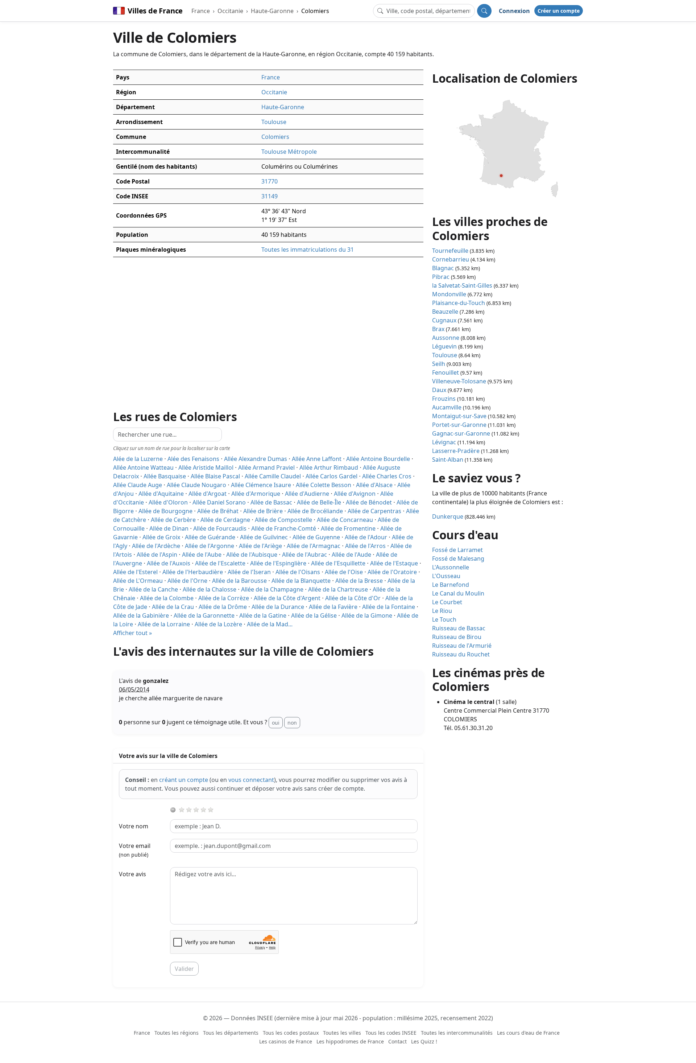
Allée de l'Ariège (260, 546)
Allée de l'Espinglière (278, 563)
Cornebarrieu (450, 259)
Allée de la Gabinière (141, 615)
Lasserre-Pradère (456, 451)
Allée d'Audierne (307, 494)
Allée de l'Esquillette (338, 563)
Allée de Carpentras (374, 511)
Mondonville (449, 294)
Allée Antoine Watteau (143, 467)
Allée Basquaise (165, 476)
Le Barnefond (450, 585)
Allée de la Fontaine (388, 607)
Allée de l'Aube (201, 555)
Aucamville (446, 407)
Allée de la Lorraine (164, 624)
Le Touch (444, 619)
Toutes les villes (342, 1032)
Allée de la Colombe (167, 598)
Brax (438, 329)
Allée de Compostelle (283, 520)
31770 (269, 181)
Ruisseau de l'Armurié (462, 646)
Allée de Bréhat (218, 511)
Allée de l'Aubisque (251, 555)
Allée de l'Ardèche (156, 546)
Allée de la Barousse (239, 581)
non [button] (292, 722)
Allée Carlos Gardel (331, 476)
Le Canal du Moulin (458, 593)
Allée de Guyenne (316, 537)
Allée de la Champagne (272, 589)
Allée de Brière (263, 511)
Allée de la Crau (173, 607)
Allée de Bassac (271, 502)
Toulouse (273, 122)
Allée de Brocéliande (315, 511)
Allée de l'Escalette (220, 563)
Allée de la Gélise (314, 615)
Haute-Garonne (272, 11)
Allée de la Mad (270, 624)
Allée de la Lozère (218, 624)
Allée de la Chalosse (209, 589)
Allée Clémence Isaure (261, 485)
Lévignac (444, 442)
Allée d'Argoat (207, 494)
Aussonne (445, 338)
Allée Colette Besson (323, 485)
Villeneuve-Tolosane (459, 381)
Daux (439, 390)
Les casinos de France (285, 1041)
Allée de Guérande (210, 537)
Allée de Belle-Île (319, 502)
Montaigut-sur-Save (459, 416)
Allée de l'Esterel (135, 572)
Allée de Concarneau (345, 520)
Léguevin (444, 346)
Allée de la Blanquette (301, 581)
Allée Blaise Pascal (215, 476)
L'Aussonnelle (450, 567)
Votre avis (132, 874)
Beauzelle (445, 312)
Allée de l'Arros (365, 546)
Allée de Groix (161, 537)
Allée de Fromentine (348, 528)
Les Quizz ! (424, 1041)
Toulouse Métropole (289, 152)
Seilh (438, 364)
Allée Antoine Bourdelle (378, 459)
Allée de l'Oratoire (392, 572)
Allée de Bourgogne (165, 511)
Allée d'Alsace (374, 485)
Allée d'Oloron (168, 502)
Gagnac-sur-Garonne (461, 433)
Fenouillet (445, 372)
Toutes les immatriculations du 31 (307, 250)
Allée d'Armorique (255, 494)
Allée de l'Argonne (209, 546)
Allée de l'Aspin (157, 555)
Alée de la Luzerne (138, 459)
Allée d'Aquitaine (161, 494)
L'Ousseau (446, 576)
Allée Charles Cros (386, 476)
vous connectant (251, 780)
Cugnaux (444, 320)
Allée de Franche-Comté (283, 528)
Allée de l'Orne (187, 581)
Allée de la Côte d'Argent (287, 598)
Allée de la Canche (153, 589)
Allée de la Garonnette (204, 615)
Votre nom (133, 826)
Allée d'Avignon (355, 494)
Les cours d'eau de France (528, 1032)
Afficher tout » (132, 633)
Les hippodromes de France (350, 1041)
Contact (397, 1041)
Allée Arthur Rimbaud (328, 467)
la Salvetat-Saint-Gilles (462, 285)
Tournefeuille (450, 251)
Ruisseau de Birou (456, 637)
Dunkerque (447, 516)
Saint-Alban (447, 459)
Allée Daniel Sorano (219, 502)
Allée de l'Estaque (394, 563)
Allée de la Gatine (262, 615)
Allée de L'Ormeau (138, 581)
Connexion (514, 11)
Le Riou (442, 611)
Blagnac (443, 268)
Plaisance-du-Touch (458, 303)
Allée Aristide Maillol (205, 467)
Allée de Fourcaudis (219, 528)
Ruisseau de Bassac (458, 628)
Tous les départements (230, 1032)
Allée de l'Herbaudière (192, 572)
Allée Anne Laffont (316, 459)
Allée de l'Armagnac (313, 546)
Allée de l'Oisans (298, 572)
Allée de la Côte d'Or (353, 598)
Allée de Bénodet (369, 502)
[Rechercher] (484, 11)
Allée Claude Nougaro (196, 485)
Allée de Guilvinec (264, 537)
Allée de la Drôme (223, 607)
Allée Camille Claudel (273, 476)
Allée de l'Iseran (249, 572)
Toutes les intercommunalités (457, 1032)
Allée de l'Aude (351, 555)
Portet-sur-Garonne (459, 425)
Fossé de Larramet (457, 550)
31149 (269, 196)
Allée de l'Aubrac (304, 555)
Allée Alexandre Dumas (255, 459)
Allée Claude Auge (137, 485)
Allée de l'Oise (344, 572)
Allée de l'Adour (366, 537)
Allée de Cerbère (173, 520)
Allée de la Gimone (366, 615)
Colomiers (315, 11)
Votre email (134, 850)
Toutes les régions (176, 1032)
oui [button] (275, 722)
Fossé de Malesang (458, 559)
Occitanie (230, 11)
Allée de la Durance (278, 607)
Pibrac (441, 277)
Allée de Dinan (168, 528)
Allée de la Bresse (359, 581)
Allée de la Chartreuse (338, 589)
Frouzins (444, 399)
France (200, 11)
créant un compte (183, 780)
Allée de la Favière (333, 607)
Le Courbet (447, 602)
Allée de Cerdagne (225, 520)
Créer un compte (559, 10)
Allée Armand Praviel (266, 467)
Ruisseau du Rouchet (461, 654)
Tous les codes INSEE (391, 1032)
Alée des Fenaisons (193, 459)
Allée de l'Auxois (168, 563)
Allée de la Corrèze (223, 598)
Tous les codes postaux (291, 1032)
